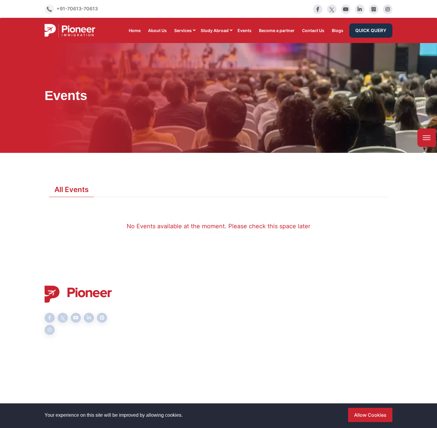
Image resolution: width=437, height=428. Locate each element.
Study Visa (176, 306)
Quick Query (370, 30)
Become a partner (277, 30)
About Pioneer (239, 306)
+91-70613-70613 (77, 9)
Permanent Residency (188, 344)
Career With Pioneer (245, 325)
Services (183, 30)
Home (135, 30)
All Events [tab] (71, 189)
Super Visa (176, 334)
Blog (228, 334)
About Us (157, 30)
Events (244, 30)
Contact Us (313, 30)
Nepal (229, 353)
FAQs (228, 315)
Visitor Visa (176, 325)
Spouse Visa (177, 315)
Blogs (337, 30)
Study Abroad (215, 30)
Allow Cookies (370, 415)
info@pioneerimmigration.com (356, 316)
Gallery (231, 344)
